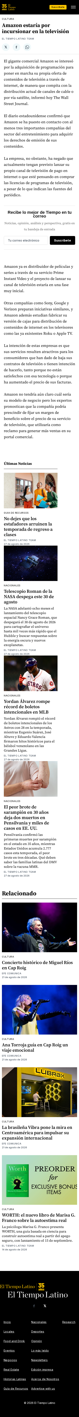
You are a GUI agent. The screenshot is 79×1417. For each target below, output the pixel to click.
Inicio (7, 1322)
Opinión (36, 1341)
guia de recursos (16, 512)
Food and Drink (14, 1341)
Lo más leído (40, 1350)
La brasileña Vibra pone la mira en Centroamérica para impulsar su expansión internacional (37, 1132)
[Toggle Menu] (73, 7)
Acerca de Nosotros (45, 1379)
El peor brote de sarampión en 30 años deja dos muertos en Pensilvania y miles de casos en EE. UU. (26, 817)
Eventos (9, 1350)
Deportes (37, 1331)
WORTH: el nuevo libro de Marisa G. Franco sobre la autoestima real (38, 1217)
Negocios (10, 1360)
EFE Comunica (11, 973)
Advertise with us (43, 1388)
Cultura (8, 18)
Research (69, 1322)
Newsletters (39, 1360)
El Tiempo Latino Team (18, 38)
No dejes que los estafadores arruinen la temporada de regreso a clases (28, 526)
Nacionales (12, 585)
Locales (9, 1331)
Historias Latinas (15, 1379)
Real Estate (11, 1369)
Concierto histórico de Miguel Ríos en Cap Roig (37, 965)
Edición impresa (42, 1369)
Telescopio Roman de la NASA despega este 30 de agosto (29, 596)
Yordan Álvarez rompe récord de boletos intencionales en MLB (27, 706)
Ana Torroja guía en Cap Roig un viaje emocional (35, 1047)
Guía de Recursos (16, 1388)
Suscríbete (58, 7)
